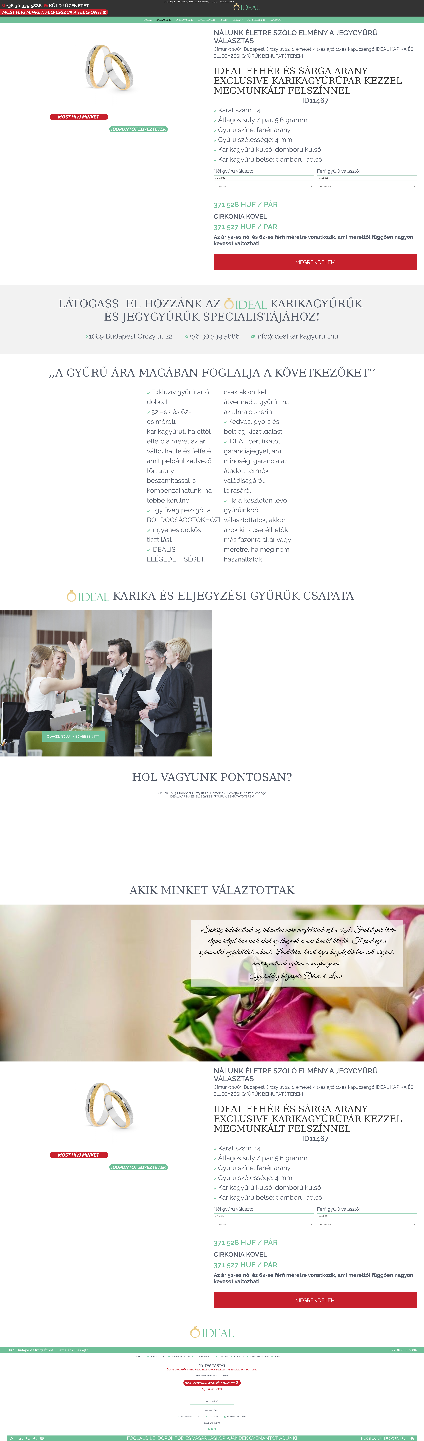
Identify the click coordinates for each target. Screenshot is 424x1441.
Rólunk (224, 20)
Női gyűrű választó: (234, 171)
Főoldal (147, 20)
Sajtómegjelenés (256, 20)
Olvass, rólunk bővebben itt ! (73, 736)
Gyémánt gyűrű (184, 20)
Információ (212, 1402)
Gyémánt (237, 20)
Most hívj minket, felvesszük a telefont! (51, 12)
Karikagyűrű (163, 20)
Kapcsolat (275, 20)
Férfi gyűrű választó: (338, 171)
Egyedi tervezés (206, 20)
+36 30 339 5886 (24, 5)
